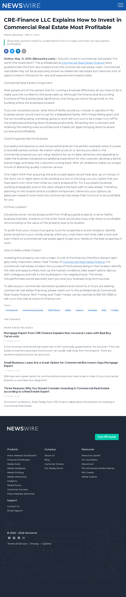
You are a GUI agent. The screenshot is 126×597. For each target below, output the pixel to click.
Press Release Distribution (22, 455)
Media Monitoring (16, 476)
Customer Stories (54, 464)
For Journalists (89, 459)
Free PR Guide (107, 436)
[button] (120, 5)
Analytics (12, 481)
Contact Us (13, 506)
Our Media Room (53, 468)
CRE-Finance (54, 310)
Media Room (14, 485)
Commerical (11, 310)
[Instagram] (23, 538)
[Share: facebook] (6, 51)
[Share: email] (24, 51)
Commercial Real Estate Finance (83, 62)
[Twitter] (14, 538)
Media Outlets (89, 476)
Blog (47, 459)
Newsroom (88, 464)
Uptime (46, 543)
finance (79, 310)
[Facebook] (9, 538)
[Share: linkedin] (18, 51)
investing (92, 310)
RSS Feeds (88, 472)
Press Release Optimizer (21, 493)
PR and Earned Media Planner (98, 468)
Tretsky (114, 310)
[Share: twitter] (12, 51)
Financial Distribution (18, 459)
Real (104, 310)
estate (68, 310)
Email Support (15, 510)
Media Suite (13, 464)
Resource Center (91, 455)
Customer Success (17, 489)
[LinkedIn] (19, 538)
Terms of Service (17, 543)
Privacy (34, 543)
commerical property (33, 310)
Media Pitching (15, 472)
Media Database (16, 468)
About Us (49, 455)
